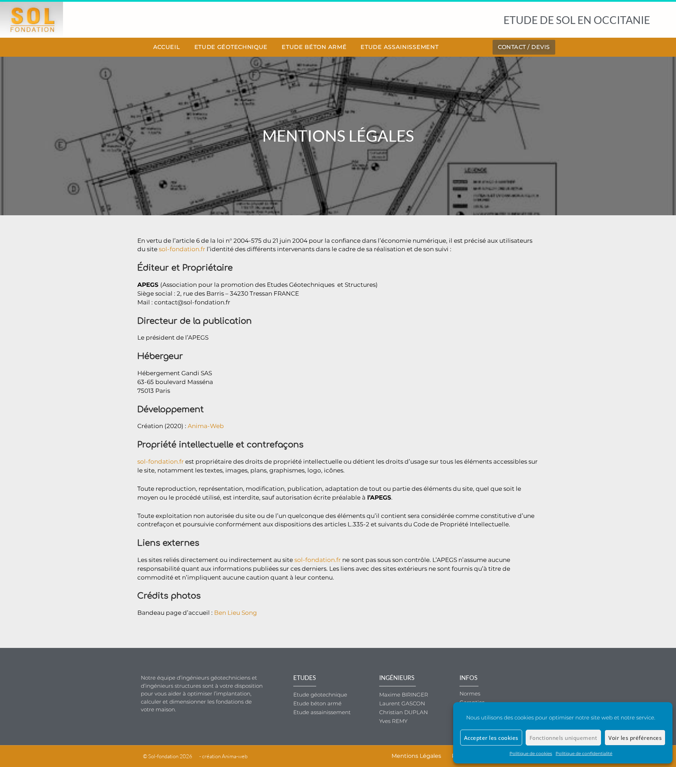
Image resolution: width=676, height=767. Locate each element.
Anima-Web (206, 425)
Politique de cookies (530, 753)
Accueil (166, 47)
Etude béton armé (314, 47)
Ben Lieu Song (235, 612)
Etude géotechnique (231, 47)
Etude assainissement (399, 47)
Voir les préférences (635, 737)
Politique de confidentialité (584, 753)
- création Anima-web (223, 756)
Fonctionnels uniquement (563, 737)
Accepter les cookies (491, 737)
